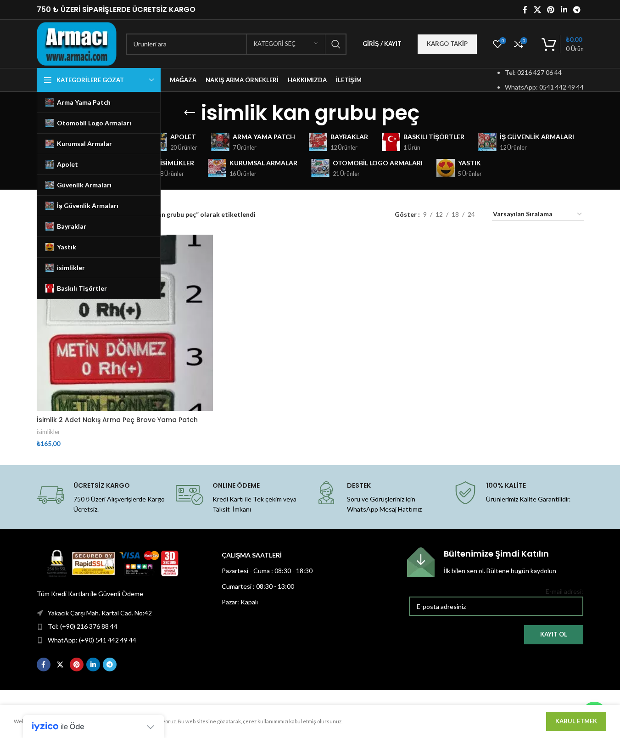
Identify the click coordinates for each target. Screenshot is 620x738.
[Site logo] (77, 43)
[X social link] (537, 10)
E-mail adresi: (564, 591)
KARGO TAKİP (447, 43)
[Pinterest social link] (551, 10)
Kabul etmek (576, 721)
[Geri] (189, 113)
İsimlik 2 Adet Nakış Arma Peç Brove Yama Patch (117, 419)
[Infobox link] (495, 562)
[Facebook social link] (525, 10)
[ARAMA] (335, 44)
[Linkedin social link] (564, 10)
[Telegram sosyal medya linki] (576, 10)
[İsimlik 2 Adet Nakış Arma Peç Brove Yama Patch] (125, 323)
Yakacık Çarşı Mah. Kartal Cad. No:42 (100, 613)
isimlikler (48, 431)
